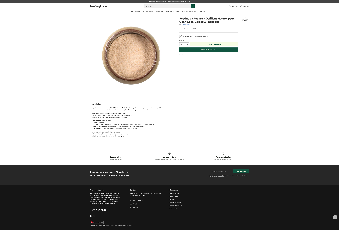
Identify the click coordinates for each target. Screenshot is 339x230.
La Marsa (135, 207)
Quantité (182, 41)
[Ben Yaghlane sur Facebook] (91, 216)
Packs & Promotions (175, 203)
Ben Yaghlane (186, 24)
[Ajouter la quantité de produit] (187, 44)
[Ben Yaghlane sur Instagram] (94, 216)
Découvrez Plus (174, 209)
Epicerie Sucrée (174, 193)
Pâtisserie (172, 199)
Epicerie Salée (174, 196)
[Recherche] (193, 6)
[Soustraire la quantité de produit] (181, 44)
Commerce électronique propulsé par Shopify (121, 225)
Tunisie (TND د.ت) (97, 222)
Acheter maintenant (208, 49)
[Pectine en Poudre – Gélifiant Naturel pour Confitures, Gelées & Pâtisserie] (131, 58)
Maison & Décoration (176, 206)
